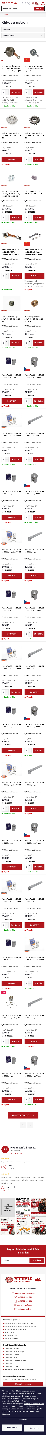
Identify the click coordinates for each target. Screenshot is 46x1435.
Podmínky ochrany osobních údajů (15, 1329)
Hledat (39, 9)
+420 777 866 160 (25, 1301)
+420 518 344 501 (25, 1297)
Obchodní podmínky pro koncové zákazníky (18, 1323)
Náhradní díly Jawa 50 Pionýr (14, 1352)
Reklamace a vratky (11, 1338)
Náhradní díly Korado (11, 1366)
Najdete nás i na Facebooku (24, 1305)
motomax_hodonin (25, 1309)
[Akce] (12, 1002)
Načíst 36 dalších (21, 1115)
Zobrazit (11, 159)
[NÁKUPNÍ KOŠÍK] (38, 3)
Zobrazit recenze (16, 1153)
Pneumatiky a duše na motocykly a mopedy (18, 1369)
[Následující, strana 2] (23, 1125)
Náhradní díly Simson (11, 1354)
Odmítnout (12, 1427)
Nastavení (23, 1419)
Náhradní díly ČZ (9, 1364)
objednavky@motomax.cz (25, 1293)
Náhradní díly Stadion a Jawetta (15, 1361)
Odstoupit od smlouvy (23, 1384)
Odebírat (37, 1260)
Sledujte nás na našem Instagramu (8, 1208)
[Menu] (43, 3)
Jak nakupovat (9, 1332)
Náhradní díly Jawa (10, 1357)
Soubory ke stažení (10, 1335)
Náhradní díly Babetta (11, 1348)
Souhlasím (34, 1428)
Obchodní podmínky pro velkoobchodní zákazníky (20, 1326)
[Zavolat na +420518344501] (28, 3)
